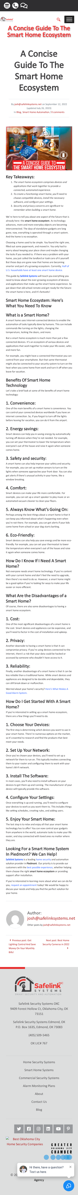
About (39, 1094)
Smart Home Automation (36, 112)
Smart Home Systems (39, 1070)
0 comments (57, 112)
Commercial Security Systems (39, 1078)
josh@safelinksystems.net (28, 104)
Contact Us (39, 1102)
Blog (18, 112)
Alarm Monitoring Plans (39, 1086)
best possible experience (40, 867)
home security (43, 859)
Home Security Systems (39, 1062)
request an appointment (24, 885)
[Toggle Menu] (69, 19)
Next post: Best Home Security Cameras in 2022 (56, 942)
